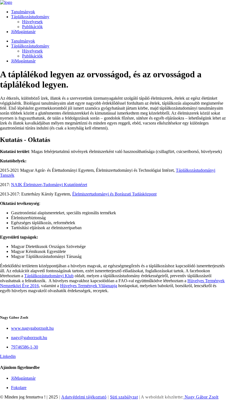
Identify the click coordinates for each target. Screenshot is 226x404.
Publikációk (32, 26)
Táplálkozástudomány (30, 16)
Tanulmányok (23, 11)
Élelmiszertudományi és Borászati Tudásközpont (114, 194)
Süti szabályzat (124, 397)
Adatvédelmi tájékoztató (83, 397)
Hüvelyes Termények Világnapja (88, 285)
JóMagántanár (23, 31)
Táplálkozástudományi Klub (49, 275)
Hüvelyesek (32, 21)
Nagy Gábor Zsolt (201, 397)
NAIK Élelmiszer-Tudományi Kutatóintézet (49, 184)
